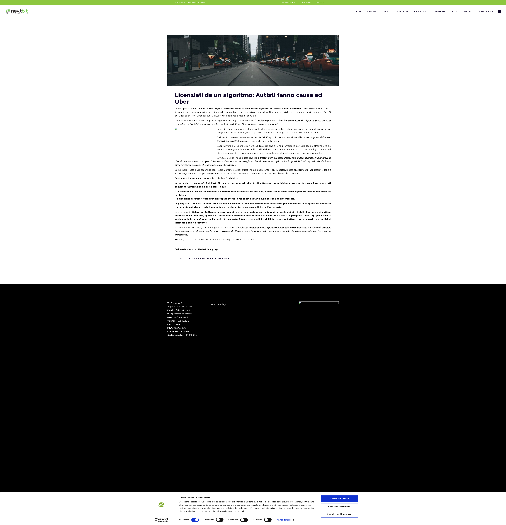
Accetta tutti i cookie (339, 499)
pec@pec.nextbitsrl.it (182, 314)
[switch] (219, 520)
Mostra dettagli (283, 520)
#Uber (225, 259)
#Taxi (218, 259)
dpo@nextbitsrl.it (181, 317)
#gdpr (210, 259)
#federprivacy (197, 259)
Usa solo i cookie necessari (339, 514)
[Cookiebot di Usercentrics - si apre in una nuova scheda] (161, 520)
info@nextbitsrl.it (182, 310)
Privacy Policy (218, 304)
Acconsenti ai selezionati (339, 506)
